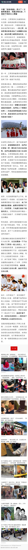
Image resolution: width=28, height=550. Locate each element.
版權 (17, 547)
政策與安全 (7, 547)
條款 (12, 547)
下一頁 (14, 348)
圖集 (25, 1)
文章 (20, 1)
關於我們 (3, 547)
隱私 (14, 547)
